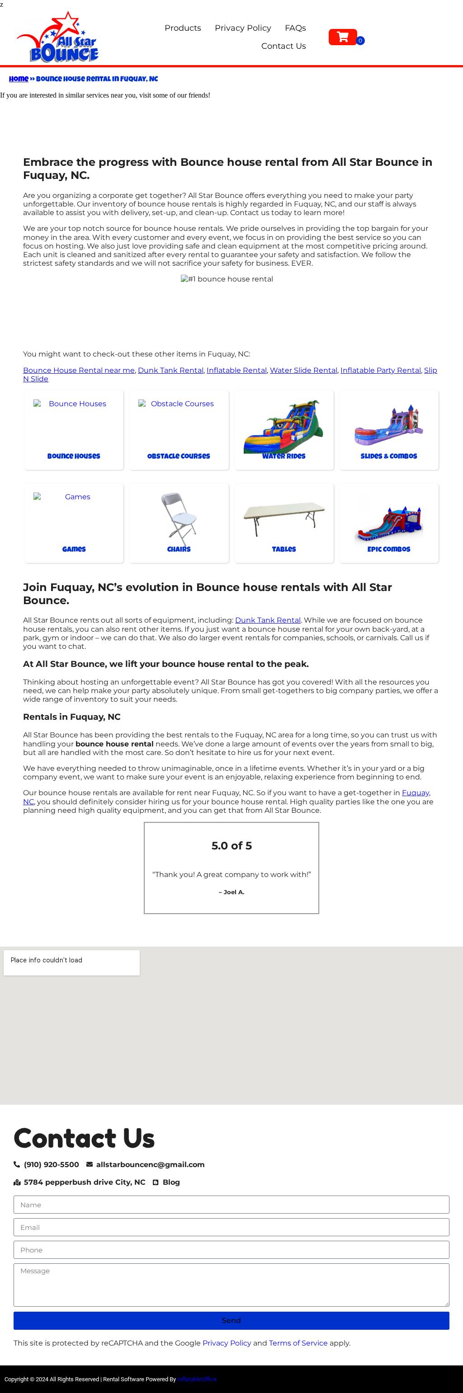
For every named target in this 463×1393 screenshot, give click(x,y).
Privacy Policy (243, 28)
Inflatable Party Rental (380, 370)
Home (18, 80)
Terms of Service (298, 1343)
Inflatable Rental (237, 370)
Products (183, 28)
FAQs (295, 28)
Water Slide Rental (303, 370)
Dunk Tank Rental (170, 370)
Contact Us (283, 46)
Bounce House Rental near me (79, 370)
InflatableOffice (197, 1379)
